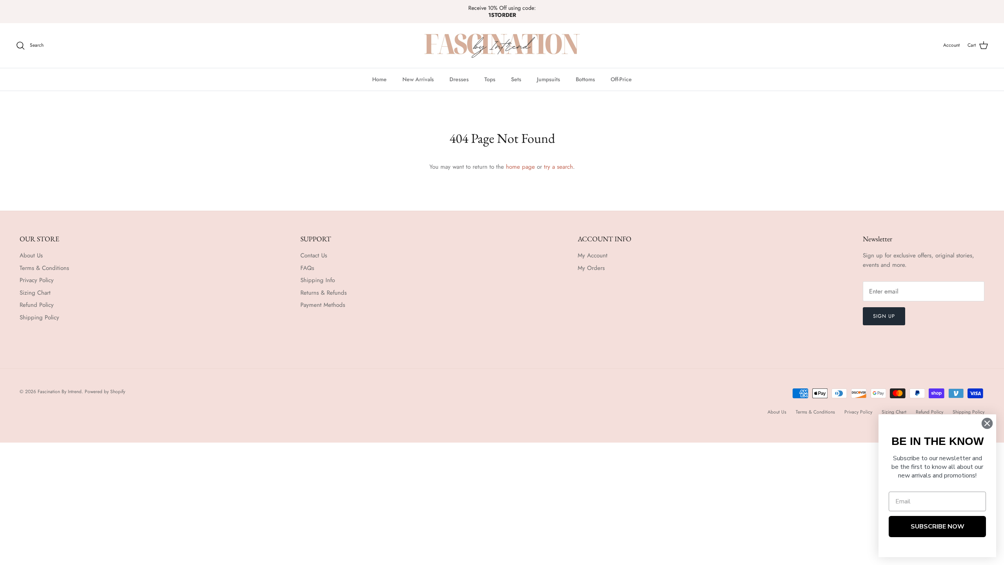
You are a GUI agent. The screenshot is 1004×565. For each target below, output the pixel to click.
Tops (489, 79)
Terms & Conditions (44, 268)
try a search (558, 166)
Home (379, 79)
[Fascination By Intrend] (502, 45)
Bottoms (585, 79)
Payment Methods (322, 305)
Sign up (884, 316)
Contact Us (313, 255)
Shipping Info (317, 280)
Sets (516, 79)
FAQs (307, 268)
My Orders (591, 268)
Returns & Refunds (323, 292)
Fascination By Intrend (60, 391)
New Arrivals (418, 79)
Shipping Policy (39, 317)
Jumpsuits (548, 79)
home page (520, 166)
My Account (592, 255)
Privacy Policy (37, 280)
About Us (31, 255)
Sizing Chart (35, 292)
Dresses (459, 79)
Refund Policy (37, 305)
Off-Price (621, 79)
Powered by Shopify (105, 391)
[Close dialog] (987, 423)
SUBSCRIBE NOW (937, 526)
